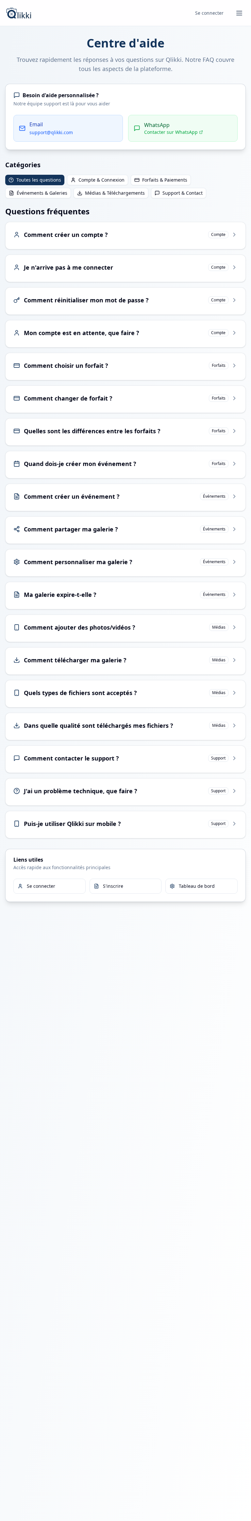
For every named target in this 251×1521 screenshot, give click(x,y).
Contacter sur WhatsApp (171, 132)
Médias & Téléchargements (115, 193)
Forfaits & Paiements (164, 180)
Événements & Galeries (42, 193)
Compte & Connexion (101, 180)
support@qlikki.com (51, 132)
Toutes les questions (38, 180)
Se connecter (209, 13)
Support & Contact (182, 193)
